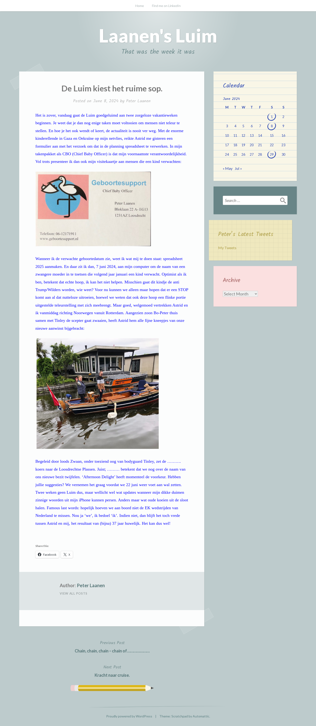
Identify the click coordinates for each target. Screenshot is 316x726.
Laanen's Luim (158, 35)
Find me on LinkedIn (166, 6)
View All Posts (73, 593)
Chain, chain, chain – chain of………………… (112, 646)
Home (139, 6)
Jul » (238, 168)
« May (227, 168)
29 (272, 154)
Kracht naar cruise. (112, 670)
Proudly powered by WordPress (129, 716)
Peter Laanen (138, 101)
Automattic (201, 716)
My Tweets (227, 247)
